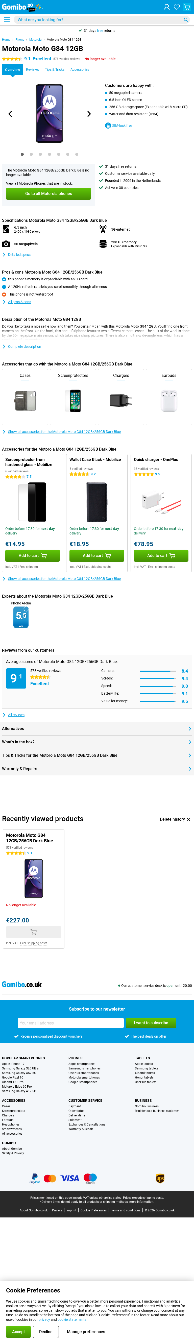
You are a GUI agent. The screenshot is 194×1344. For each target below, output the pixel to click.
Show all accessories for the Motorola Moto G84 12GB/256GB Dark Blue (64, 432)
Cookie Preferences (94, 1210)
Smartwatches (12, 1129)
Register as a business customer (157, 1111)
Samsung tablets (146, 1068)
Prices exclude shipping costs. (143, 1198)
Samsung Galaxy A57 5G (19, 1073)
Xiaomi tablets (145, 1073)
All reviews (16, 715)
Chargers (8, 1115)
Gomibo (9, 1143)
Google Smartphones (82, 1082)
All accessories (12, 1133)
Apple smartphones (81, 1064)
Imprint (71, 1210)
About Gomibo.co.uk (34, 1210)
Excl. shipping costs (97, 567)
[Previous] (10, 114)
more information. (141, 1202)
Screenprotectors (13, 1111)
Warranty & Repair (80, 1129)
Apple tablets (144, 1064)
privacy (44, 1319)
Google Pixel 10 (12, 1077)
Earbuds (7, 1120)
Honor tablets (144, 1077)
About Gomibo (12, 1149)
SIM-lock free (122, 126)
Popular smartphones (23, 1058)
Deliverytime (76, 1115)
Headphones (10, 1124)
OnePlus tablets (145, 1082)
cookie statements (72, 1319)
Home (6, 39)
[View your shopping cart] (187, 7)
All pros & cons (19, 302)
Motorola (35, 39)
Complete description (24, 347)
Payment (74, 1106)
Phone (19, 39)
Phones (75, 1058)
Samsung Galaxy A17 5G (19, 1091)
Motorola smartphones (84, 1077)
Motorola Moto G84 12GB (64, 39)
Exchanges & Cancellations (86, 1124)
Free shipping (28, 567)
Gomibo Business (147, 1106)
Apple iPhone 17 (13, 1064)
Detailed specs (19, 255)
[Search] (186, 20)
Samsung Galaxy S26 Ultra (20, 1068)
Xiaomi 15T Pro (12, 1082)
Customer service (85, 1100)
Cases (6, 1106)
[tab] (22, 154)
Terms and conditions (125, 1210)
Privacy (57, 1210)
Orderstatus (76, 1111)
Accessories (14, 1100)
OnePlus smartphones (83, 1073)
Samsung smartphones (84, 1068)
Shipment (75, 1120)
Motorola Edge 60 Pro (17, 1086)
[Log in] (167, 7)
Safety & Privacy (13, 1153)
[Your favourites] (177, 7)
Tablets (142, 1058)
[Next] (89, 114)
